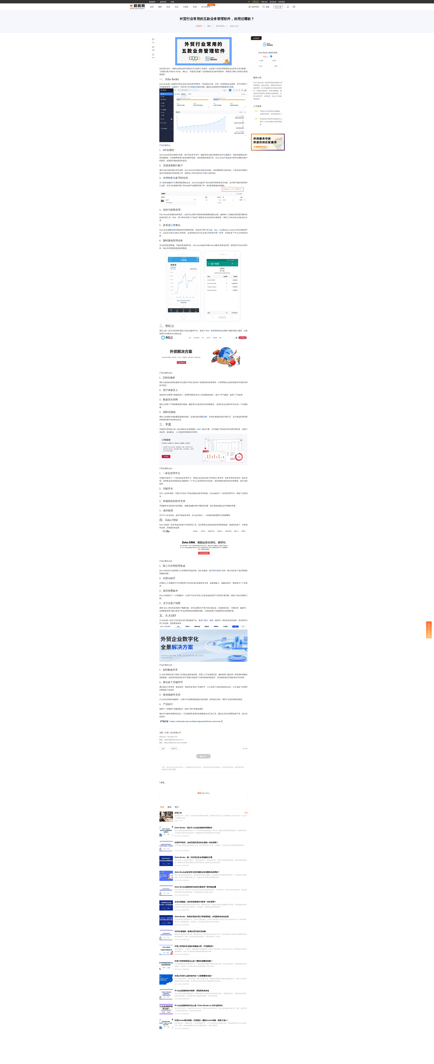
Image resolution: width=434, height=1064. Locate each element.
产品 (161, 145)
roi (214, 245)
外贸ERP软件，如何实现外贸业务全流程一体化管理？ (196, 842)
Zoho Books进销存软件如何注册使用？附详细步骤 (195, 887)
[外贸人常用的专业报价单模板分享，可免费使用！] (166, 950)
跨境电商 (224, 84)
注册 (166, 721)
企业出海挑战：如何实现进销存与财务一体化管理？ (195, 901)
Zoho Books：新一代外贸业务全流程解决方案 (193, 857)
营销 (216, 331)
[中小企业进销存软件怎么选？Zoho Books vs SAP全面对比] (166, 1009)
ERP (198, 429)
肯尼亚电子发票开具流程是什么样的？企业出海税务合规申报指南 (271, 121)
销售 (170, 177)
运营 (163, 748)
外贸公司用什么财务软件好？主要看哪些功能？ (194, 975)
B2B (166, 334)
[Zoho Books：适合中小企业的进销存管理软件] (166, 831)
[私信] (294, 6)
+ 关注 (260, 66)
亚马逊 (209, 230)
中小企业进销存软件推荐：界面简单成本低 (192, 990)
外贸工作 (174, 748)
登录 (199, 793)
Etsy (221, 230)
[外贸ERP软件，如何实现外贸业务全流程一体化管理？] (166, 846)
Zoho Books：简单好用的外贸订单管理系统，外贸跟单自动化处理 (202, 916)
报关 (206, 620)
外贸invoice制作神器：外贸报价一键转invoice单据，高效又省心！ (202, 1020)
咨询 (275, 66)
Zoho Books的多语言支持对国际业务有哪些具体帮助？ (197, 872)
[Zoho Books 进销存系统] (268, 45)
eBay (216, 230)
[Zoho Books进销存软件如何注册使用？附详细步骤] (166, 891)
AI (169, 578)
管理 (187, 69)
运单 (191, 155)
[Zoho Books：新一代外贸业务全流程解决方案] (166, 861)
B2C (171, 334)
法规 (225, 155)
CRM (207, 331)
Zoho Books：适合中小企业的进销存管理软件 (193, 827)
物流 (168, 432)
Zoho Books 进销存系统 (182, 835)
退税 (211, 620)
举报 (246, 748)
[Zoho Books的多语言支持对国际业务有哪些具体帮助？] (166, 876)
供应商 (186, 217)
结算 (190, 687)
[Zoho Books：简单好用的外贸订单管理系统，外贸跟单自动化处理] (166, 920)
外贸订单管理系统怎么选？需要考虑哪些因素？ (194, 961)
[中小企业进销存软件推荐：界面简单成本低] (166, 994)
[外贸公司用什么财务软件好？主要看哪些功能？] (166, 979)
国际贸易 (195, 87)
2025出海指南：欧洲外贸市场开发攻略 (190, 931)
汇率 (183, 186)
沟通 (216, 217)
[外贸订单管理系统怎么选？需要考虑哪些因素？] (166, 965)
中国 (166, 429)
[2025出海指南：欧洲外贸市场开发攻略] (166, 935)
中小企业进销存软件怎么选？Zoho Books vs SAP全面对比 (199, 1005)
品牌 (205, 417)
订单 (172, 225)
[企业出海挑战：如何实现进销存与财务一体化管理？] (166, 905)
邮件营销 (216, 571)
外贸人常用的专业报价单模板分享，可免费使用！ (194, 946)
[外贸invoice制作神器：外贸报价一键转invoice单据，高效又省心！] (166, 1024)
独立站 (173, 233)
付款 (206, 170)
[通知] (288, 6)
